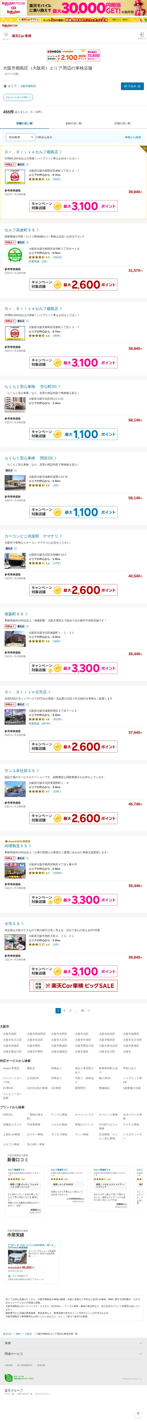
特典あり (56, 1068)
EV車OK (8, 1088)
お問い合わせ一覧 (24, 1394)
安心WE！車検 (36, 1144)
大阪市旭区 (9, 1033)
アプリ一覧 (9, 1394)
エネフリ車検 (11, 1144)
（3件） (56, 485)
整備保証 (104, 1088)
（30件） (56, 641)
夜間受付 (80, 1088)
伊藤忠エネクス (12, 1124)
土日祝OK (33, 1078)
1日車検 (56, 1088)
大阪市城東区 (131, 1033)
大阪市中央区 (83, 1039)
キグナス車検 (131, 1124)
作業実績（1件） (39, 261)
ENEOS (7, 1114)
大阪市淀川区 (107, 1051)
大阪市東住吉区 (108, 1045)
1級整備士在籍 (132, 1088)
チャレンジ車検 (108, 1114)
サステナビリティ (43, 1394)
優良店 (31, 1068)
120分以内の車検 (37, 1088)
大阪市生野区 (59, 1033)
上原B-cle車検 (11, 1134)
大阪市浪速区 (11, 1045)
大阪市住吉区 (35, 1039)
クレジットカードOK (16, 97)
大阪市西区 (33, 1045)
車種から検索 (133, 137)
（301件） (57, 257)
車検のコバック (84, 1124)
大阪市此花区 (107, 1033)
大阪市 (127, 1051)
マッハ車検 (81, 1134)
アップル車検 (59, 1114)
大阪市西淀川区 (84, 1045)
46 (82, 1010)
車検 (18, 1333)
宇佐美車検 (33, 1124)
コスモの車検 (59, 1124)
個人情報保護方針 (25, 1365)
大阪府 (28, 1333)
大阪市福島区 (59, 1051)
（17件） (56, 563)
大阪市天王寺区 (132, 1039)
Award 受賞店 (11, 1068)
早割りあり (129, 1068)
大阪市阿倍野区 (36, 1033)
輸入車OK (105, 1078)
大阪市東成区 (131, 1045)
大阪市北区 (81, 1033)
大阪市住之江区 (12, 1039)
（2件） (56, 944)
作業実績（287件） (40, 723)
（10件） (56, 791)
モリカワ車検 (59, 1134)
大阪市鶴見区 (107, 1039)
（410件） (57, 719)
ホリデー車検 (35, 1134)
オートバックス (84, 1114)
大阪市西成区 (59, 1045)
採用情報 (41, 1365)
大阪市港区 (81, 1051)
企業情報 (8, 1365)
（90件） (56, 179)
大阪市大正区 (59, 1039)
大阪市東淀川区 (12, 1051)
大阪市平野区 (35, 1051)
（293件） (57, 872)
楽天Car (7, 1333)
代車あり (56, 1078)
